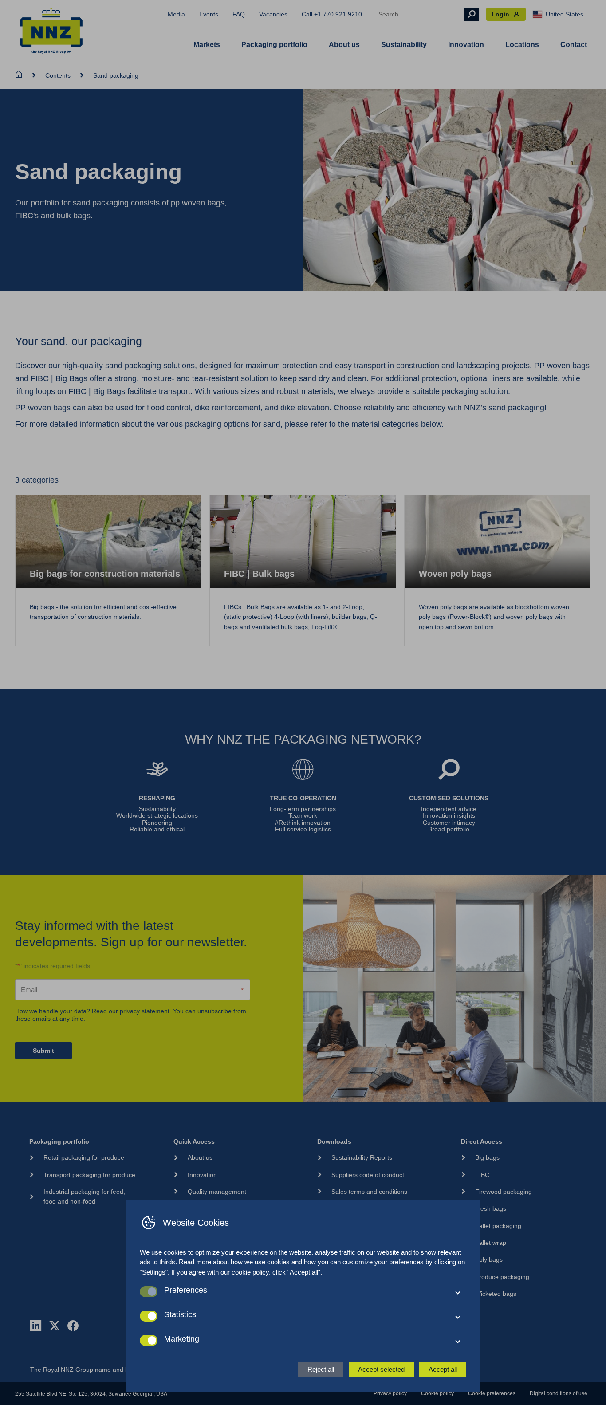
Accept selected (381, 1369)
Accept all (443, 1369)
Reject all (320, 1369)
